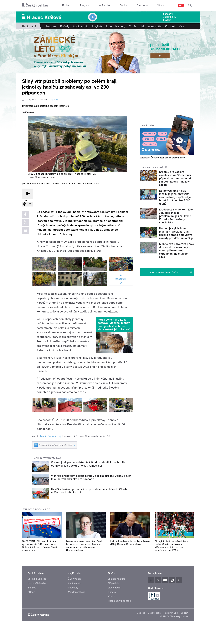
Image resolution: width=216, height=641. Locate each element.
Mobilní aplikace (77, 592)
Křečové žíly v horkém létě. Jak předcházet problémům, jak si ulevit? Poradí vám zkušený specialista (176, 216)
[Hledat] (190, 5)
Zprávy (54, 99)
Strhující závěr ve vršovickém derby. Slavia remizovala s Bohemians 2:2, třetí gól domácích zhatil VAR (171, 546)
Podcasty (73, 587)
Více (183, 26)
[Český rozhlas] (35, 5)
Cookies (141, 613)
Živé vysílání (149, 144)
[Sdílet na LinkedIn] (25, 230)
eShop (31, 592)
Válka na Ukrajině (37, 578)
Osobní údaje (154, 613)
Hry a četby (148, 134)
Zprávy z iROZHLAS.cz (36, 509)
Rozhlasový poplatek (119, 600)
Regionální (29, 26)
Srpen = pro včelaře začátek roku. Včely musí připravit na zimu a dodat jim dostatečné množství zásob (175, 178)
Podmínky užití (171, 613)
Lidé (109, 26)
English (184, 613)
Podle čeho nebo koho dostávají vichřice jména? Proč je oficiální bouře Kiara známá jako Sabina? (114, 324)
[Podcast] (24, 204)
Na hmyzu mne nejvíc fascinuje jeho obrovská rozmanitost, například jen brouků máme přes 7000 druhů (175, 197)
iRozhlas (66, 5)
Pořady (64, 26)
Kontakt (170, 26)
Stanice (123, 5)
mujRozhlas (104, 5)
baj (59, 436)
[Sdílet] (30, 204)
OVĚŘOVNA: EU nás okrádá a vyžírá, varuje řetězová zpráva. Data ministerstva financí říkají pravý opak (39, 546)
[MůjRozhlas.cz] (28, 112)
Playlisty (97, 26)
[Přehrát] (27, 194)
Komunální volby (37, 583)
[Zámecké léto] (108, 51)
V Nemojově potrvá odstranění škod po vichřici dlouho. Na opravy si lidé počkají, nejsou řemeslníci (88, 464)
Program (84, 5)
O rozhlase (142, 5)
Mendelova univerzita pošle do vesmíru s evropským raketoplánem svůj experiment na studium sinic (176, 250)
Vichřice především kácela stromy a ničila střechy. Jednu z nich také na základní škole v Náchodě (91, 477)
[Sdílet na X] (25, 222)
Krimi (161, 134)
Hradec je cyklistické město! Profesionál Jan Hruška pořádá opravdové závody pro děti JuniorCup (176, 233)
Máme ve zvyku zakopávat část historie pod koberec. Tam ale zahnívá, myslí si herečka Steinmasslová (84, 546)
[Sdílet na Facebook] (25, 214)
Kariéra (112, 592)
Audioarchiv (169, 17)
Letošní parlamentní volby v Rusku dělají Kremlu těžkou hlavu (130, 543)
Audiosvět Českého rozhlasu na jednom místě (162, 157)
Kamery (167, 20)
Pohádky (147, 139)
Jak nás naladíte (150, 26)
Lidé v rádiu (114, 587)
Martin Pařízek (48, 436)
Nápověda (113, 583)
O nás (133, 26)
